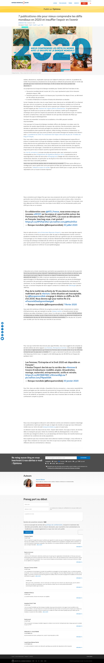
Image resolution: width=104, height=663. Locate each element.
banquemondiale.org (49, 427)
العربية (39, 25)
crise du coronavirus (31, 152)
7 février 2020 (70, 305)
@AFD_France (52, 212)
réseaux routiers (57, 311)
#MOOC (37, 214)
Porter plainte (89, 656)
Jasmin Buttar (22, 22)
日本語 (53, 463)
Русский (82, 461)
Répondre (78, 546)
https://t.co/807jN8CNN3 (37, 375)
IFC (38, 661)
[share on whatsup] (2, 335)
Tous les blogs (62, 3)
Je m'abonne (83, 457)
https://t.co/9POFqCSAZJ (37, 222)
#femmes (70, 368)
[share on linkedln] (2, 332)
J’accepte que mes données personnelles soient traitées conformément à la (67, 467)
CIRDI (45, 661)
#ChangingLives (52, 156)
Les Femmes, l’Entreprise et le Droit (55, 348)
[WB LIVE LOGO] (84, 3)
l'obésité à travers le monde (41, 167)
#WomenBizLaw (57, 375)
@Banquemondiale (37, 296)
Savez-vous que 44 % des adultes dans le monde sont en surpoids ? (44, 163)
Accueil (55, 3)
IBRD (33, 661)
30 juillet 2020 (70, 225)
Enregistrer (28, 532)
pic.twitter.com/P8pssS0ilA (38, 378)
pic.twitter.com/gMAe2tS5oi (63, 222)
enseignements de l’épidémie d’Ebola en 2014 (50, 154)
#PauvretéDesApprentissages (39, 301)
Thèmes (70, 3)
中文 (42, 25)
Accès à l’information (19, 656)
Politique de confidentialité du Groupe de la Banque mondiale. (63, 468)
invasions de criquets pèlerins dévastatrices (51, 108)
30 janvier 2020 (71, 381)
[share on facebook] (2, 326)
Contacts (76, 3)
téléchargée (72, 285)
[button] (90, 3)
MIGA (42, 661)
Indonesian (61, 463)
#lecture (46, 294)
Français (26, 25)
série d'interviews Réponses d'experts (49, 232)
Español (34, 25)
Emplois (26, 656)
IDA (36, 661)
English (30, 25)
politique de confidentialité (54, 525)
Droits (13, 656)
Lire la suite (39, 544)
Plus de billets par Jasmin (43, 485)
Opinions (56, 9)
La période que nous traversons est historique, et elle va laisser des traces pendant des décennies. (53, 84)
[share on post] (2, 329)
